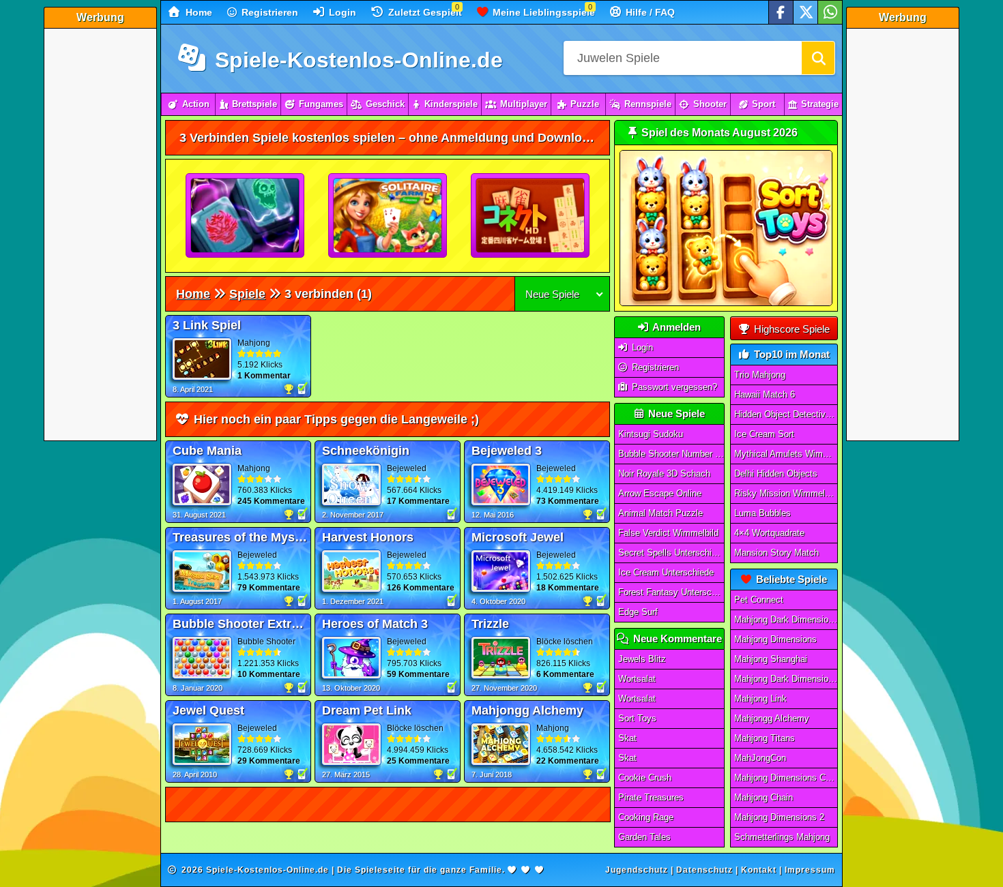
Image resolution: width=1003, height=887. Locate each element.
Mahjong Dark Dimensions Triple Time (786, 619)
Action (195, 104)
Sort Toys (637, 718)
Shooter (710, 104)
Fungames (321, 104)
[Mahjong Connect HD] (531, 216)
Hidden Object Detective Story (786, 414)
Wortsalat (637, 679)
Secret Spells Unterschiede (671, 552)
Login (341, 12)
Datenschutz (704, 870)
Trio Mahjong (759, 375)
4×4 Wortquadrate (769, 533)
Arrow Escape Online (659, 493)
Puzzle (584, 104)
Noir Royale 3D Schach (664, 473)
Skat (627, 738)
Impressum (810, 870)
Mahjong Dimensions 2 (779, 817)
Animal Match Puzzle (660, 513)
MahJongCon (760, 758)
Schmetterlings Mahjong (782, 837)
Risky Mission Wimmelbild (786, 493)
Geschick (385, 104)
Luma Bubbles (762, 513)
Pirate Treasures (651, 797)
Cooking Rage (645, 817)
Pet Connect (758, 600)
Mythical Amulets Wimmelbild (786, 454)
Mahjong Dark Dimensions (786, 679)
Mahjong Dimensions (775, 639)
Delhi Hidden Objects (775, 473)
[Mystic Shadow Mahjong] (245, 216)
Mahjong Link (760, 698)
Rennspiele (647, 104)
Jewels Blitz (642, 659)
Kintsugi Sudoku (650, 434)
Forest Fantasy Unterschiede (671, 592)
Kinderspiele (451, 104)
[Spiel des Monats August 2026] (726, 303)
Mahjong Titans (764, 738)
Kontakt (758, 870)
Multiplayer (523, 104)
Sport (763, 104)
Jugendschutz (636, 870)
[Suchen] (818, 58)
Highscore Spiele (790, 329)
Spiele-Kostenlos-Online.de (356, 60)
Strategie (820, 104)
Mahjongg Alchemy (771, 718)
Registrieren (268, 12)
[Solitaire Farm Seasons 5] (388, 216)
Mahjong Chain (763, 797)
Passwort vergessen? (673, 387)
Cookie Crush (644, 777)
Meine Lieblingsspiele (542, 12)
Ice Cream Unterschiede (666, 572)
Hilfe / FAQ (649, 12)
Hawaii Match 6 (764, 394)
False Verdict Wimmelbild (668, 533)
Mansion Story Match (776, 552)
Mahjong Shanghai (770, 659)
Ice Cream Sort (764, 434)
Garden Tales (644, 837)
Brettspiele (254, 104)
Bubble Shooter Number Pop (671, 454)
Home (197, 12)
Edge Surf (638, 612)
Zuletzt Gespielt (424, 12)
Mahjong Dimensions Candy (786, 777)
